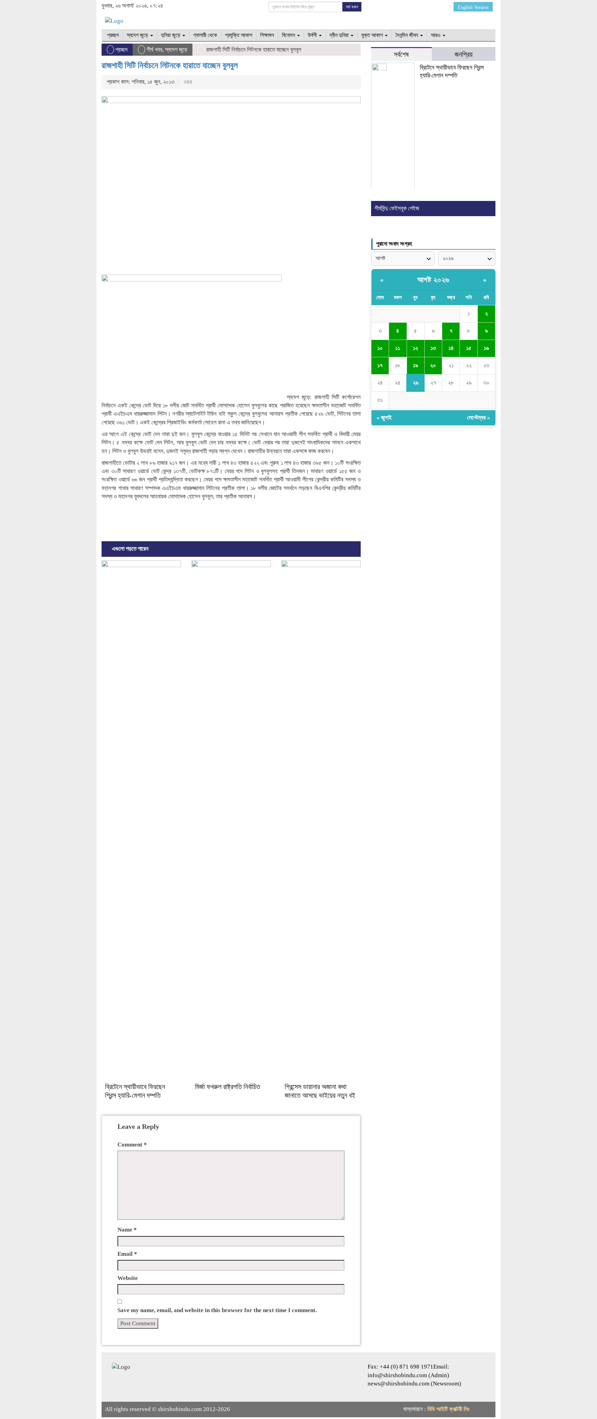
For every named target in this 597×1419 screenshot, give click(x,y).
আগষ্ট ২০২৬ (433, 279)
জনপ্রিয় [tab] (464, 54)
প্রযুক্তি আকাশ (238, 35)
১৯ (415, 365)
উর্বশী (313, 35)
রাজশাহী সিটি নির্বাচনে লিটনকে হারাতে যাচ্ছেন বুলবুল (170, 65)
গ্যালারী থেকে (205, 35)
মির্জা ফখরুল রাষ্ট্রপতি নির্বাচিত (227, 1086)
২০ (433, 365)
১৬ (486, 348)
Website (127, 1278)
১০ (380, 348)
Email (127, 1254)
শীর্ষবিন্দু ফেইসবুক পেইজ (397, 208)
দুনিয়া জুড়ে (171, 35)
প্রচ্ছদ (112, 35)
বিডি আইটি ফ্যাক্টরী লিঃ (448, 1409)
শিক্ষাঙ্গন (267, 35)
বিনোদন (289, 35)
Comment (132, 1144)
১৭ (380, 365)
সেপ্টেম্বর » (478, 417)
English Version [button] (473, 7)
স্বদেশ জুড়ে (138, 35)
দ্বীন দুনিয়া (340, 35)
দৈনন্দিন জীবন (407, 35)
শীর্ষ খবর (154, 49)
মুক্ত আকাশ (372, 35)
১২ (415, 348)
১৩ (433, 348)
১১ (397, 348)
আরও (436, 35)
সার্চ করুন (352, 6)
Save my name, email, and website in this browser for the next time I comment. (217, 1310)
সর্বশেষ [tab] (401, 54)
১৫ (469, 348)
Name (127, 1229)
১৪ (451, 348)
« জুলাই (384, 417)
